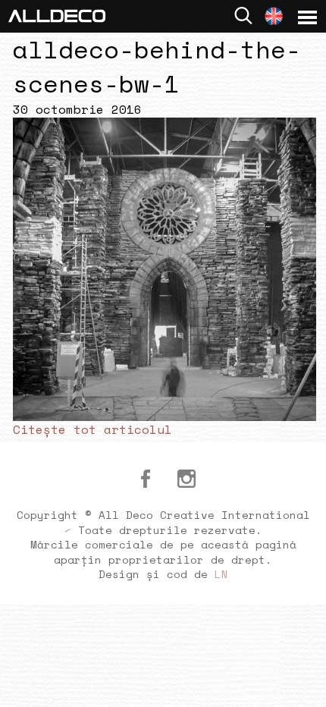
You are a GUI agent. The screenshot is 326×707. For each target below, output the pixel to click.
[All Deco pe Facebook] (145, 478)
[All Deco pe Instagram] (186, 478)
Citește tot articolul (92, 429)
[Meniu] (307, 17)
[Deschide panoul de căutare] (243, 15)
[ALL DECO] (57, 14)
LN (221, 574)
